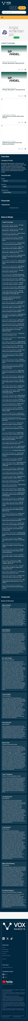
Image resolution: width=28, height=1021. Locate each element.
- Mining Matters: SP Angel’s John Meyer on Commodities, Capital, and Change (14, 464)
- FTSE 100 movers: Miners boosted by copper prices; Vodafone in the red (12, 567)
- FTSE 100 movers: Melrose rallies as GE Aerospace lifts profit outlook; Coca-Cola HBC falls (13, 292)
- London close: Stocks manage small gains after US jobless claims (13, 515)
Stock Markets (5, 949)
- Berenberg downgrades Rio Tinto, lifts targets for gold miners (14, 419)
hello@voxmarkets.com (7, 967)
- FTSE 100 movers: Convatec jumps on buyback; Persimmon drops (14, 361)
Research (4, 953)
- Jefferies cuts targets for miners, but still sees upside (13, 545)
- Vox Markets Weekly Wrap (13, 450)
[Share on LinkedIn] (25, 69)
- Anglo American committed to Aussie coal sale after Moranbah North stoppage (13, 494)
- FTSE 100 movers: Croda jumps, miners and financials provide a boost (12, 529)
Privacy (22, 1015)
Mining (5, 186)
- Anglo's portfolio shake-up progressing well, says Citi (12, 587)
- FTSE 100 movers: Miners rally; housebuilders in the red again (13, 428)
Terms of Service (17, 1015)
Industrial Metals (7, 192)
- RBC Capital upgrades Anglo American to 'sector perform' (13, 581)
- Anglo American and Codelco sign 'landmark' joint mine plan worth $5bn (13, 316)
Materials (5, 180)
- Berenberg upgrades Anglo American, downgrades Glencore (12, 298)
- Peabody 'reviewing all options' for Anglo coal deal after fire (13, 540)
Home (3, 947)
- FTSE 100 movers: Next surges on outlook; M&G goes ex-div (13, 556)
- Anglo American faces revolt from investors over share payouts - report (14, 262)
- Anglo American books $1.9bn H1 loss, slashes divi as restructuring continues (13, 391)
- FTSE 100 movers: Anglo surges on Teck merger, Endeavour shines (12, 329)
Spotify (5, 974)
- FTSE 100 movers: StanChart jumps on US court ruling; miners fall (12, 355)
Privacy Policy (9, 990)
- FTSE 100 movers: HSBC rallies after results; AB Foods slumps (12, 504)
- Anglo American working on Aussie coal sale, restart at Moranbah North (13, 534)
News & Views (5, 951)
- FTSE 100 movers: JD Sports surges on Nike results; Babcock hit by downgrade (12, 438)
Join (20, 7)
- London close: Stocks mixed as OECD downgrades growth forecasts (13, 454)
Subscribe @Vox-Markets (7, 984)
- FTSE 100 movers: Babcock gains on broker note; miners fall (13, 382)
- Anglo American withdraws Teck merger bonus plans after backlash (13, 257)
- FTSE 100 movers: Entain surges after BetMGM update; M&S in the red (12, 509)
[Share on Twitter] (22, 69)
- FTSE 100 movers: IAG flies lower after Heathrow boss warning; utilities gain (12, 551)
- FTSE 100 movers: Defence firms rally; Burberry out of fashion (12, 239)
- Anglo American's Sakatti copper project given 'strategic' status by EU (11, 562)
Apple (5, 977)
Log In (12, 7)
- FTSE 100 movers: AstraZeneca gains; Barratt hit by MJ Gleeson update (12, 409)
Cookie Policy (18, 1016)
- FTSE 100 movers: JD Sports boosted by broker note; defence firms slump (12, 366)
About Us (4, 959)
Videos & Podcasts (6, 955)
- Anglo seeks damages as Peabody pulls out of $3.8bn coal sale (13, 372)
